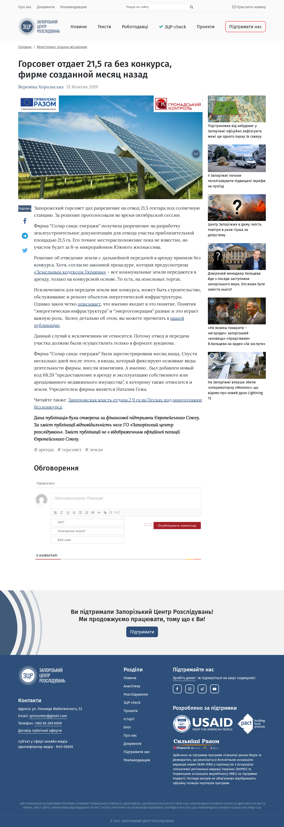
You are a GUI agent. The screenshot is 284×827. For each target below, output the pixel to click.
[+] (117, 512)
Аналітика (132, 686)
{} (110, 512)
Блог (127, 727)
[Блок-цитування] (93, 512)
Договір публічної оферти (40, 730)
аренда (46, 449)
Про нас (25, 7)
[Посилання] (105, 512)
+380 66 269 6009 (48, 723)
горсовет (71, 449)
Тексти (104, 26)
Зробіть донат (184, 678)
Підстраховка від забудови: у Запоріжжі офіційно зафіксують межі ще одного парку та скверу (235, 131)
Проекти (206, 26)
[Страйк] (74, 512)
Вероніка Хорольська (40, 86)
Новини (79, 26)
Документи (46, 7)
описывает (89, 304)
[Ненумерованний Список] (86, 512)
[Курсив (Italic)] (62, 512)
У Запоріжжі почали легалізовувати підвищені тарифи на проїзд (237, 180)
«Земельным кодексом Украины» (70, 272)
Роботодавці (135, 26)
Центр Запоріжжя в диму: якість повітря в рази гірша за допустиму (234, 229)
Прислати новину (251, 7)
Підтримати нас (245, 26)
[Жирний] (55, 512)
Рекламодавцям (73, 7)
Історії (129, 719)
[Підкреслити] (68, 512)
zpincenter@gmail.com (48, 716)
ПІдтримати (142, 632)
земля (96, 449)
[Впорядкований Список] (80, 512)
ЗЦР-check (175, 27)
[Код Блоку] (99, 512)
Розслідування (136, 694)
